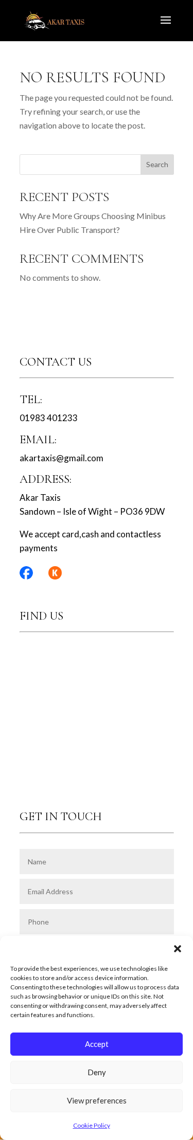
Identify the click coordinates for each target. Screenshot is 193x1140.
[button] (177, 949)
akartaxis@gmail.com (61, 458)
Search (157, 164)
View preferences (97, 1100)
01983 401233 (49, 417)
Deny (96, 1072)
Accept (97, 1043)
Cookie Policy (91, 1125)
